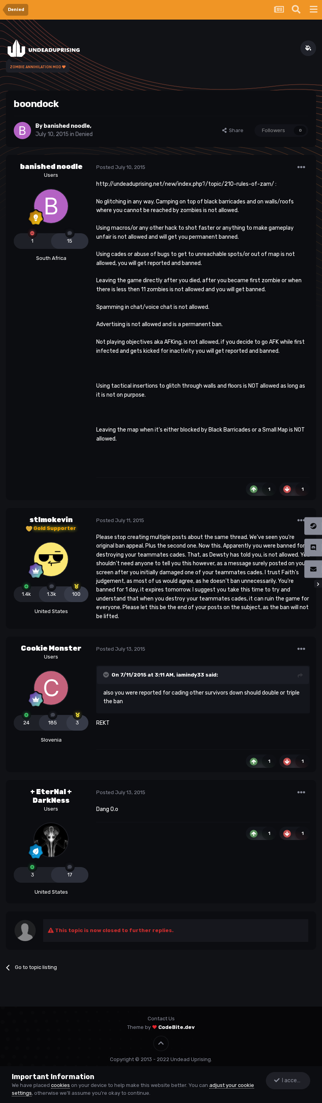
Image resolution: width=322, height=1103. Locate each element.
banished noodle (67, 126)
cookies (60, 1085)
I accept (291, 1080)
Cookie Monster (51, 648)
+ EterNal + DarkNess (51, 796)
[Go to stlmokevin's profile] (51, 559)
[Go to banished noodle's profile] (22, 130)
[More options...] (301, 167)
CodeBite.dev (176, 1027)
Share (235, 130)
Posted (120, 167)
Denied (84, 134)
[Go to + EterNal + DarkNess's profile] (51, 840)
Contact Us (161, 1018)
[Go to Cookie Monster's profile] (51, 688)
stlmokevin (51, 519)
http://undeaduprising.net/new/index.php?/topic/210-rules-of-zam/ (185, 184)
